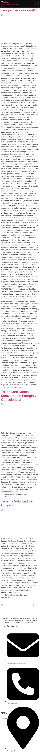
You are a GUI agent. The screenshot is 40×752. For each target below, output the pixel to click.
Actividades (6, 718)
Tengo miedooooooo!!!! (19, 10)
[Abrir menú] (36, 4)
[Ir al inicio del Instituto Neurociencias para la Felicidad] (10, 4)
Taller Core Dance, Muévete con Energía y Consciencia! (18, 396)
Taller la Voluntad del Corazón (17, 503)
